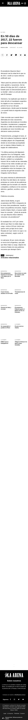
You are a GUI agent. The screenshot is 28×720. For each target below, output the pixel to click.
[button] (7, 55)
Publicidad (16, 713)
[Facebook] (10, 700)
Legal (4, 713)
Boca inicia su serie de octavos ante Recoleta (20, 275)
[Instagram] (14, 700)
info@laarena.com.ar (19, 694)
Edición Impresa (9, 255)
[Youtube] (23, 700)
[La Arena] (13, 3)
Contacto (22, 713)
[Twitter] (19, 700)
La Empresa (10, 713)
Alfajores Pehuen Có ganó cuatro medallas (21, 343)
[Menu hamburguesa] (3, 3)
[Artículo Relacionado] (7, 265)
